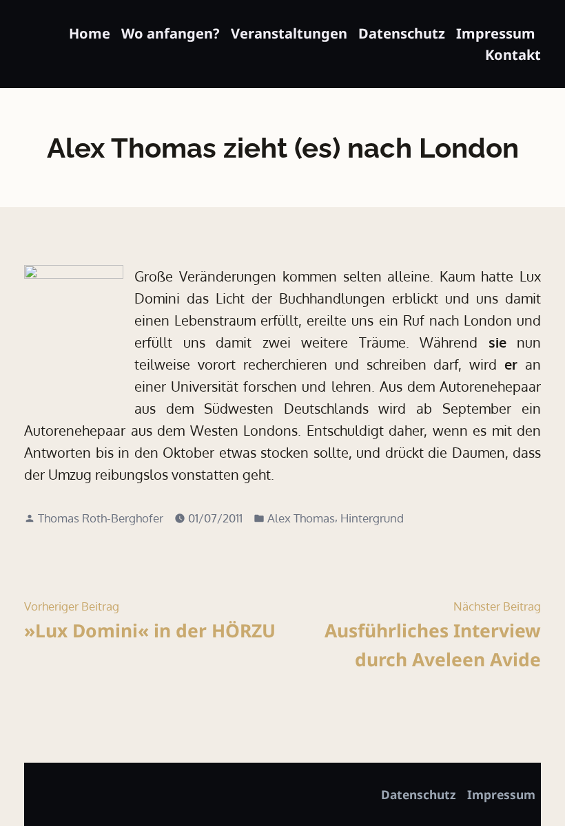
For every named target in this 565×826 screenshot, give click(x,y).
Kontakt (513, 54)
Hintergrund (372, 517)
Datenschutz (401, 33)
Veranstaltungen (289, 33)
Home (89, 33)
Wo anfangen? (170, 33)
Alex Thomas (301, 517)
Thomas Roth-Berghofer (100, 517)
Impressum (495, 33)
